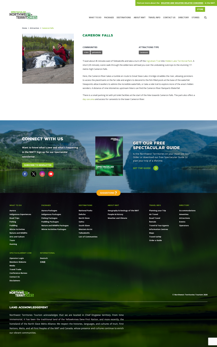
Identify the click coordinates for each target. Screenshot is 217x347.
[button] (205, 17)
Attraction (34, 28)
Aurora (13, 210)
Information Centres (158, 229)
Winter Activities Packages (53, 229)
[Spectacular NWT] (24, 15)
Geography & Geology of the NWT (123, 210)
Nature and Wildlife (18, 233)
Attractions (184, 218)
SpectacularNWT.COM (20, 253)
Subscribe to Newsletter (37, 165)
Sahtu (81, 222)
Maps (151, 233)
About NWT (140, 17)
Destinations (124, 17)
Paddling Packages (50, 222)
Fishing (13, 222)
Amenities (183, 214)
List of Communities (88, 236)
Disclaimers (15, 280)
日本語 (42, 262)
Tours (12, 240)
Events (182, 222)
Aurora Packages (49, 210)
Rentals (152, 222)
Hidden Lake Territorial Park (178, 61)
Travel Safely (155, 236)
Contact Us (169, 17)
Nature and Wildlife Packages (55, 225)
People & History (115, 214)
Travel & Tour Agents (159, 225)
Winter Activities (17, 229)
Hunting (13, 244)
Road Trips (14, 218)
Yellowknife (84, 233)
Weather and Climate (117, 218)
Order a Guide (155, 240)
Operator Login (17, 258)
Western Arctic (85, 229)
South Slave (84, 225)
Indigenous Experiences (20, 214)
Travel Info (154, 17)
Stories (195, 17)
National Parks (85, 210)
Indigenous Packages (51, 214)
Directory (183, 17)
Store (200, 9)
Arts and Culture (17, 236)
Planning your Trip (157, 210)
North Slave (84, 218)
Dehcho (82, 214)
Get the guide (142, 168)
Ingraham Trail (153, 61)
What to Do (95, 17)
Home (24, 28)
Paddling (13, 225)
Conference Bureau (18, 273)
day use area (89, 99)
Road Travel (154, 218)
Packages (109, 17)
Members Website (18, 262)
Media (12, 265)
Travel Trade (15, 269)
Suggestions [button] (108, 193)
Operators (184, 225)
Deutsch (44, 258)
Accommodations (187, 210)
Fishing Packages (49, 218)
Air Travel (153, 214)
